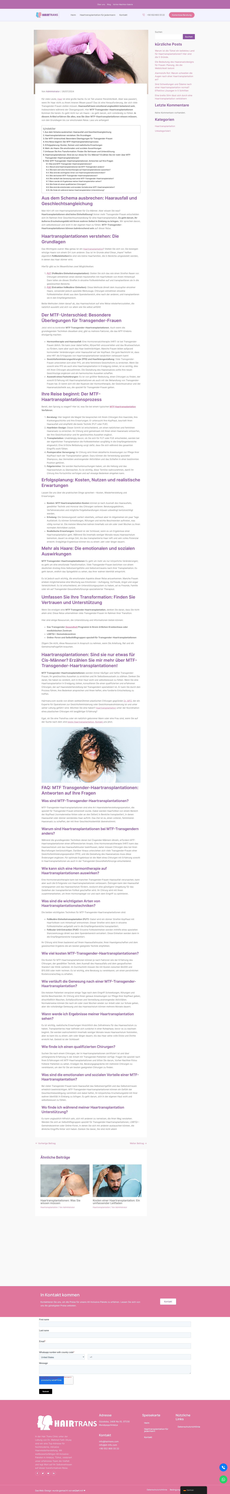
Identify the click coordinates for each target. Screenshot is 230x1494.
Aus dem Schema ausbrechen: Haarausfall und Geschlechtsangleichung (78, 132)
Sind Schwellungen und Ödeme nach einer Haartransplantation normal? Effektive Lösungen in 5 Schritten (173, 87)
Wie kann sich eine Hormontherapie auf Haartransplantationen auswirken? (80, 170)
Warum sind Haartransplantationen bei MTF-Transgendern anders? (77, 167)
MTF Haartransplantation (123, 406)
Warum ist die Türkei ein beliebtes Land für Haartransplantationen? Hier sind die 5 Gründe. (174, 53)
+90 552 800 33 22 (156, 14)
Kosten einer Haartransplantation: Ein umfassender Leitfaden (116, 1202)
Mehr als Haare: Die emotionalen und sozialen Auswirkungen (73, 148)
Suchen (158, 32)
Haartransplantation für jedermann (97, 14)
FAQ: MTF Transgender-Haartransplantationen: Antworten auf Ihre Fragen (79, 161)
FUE (49, 287)
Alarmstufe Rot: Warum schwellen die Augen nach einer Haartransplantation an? (174, 76)
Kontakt (123, 14)
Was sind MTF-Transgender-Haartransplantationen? (70, 164)
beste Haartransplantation (81, 721)
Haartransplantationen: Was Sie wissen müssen (60, 1202)
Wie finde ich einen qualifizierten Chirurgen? (68, 184)
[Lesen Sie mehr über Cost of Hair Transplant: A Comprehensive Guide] (117, 1180)
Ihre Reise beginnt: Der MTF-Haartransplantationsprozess (71, 142)
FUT (49, 273)
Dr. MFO (128, 700)
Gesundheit (71, 627)
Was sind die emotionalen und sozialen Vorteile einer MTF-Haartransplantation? (82, 187)
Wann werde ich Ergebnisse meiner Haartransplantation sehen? (75, 181)
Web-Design (45, 1490)
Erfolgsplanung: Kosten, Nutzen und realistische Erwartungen (73, 145)
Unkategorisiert (163, 131)
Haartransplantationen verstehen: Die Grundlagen (68, 135)
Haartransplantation (93, 249)
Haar (59, 99)
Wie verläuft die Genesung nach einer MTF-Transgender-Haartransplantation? (82, 178)
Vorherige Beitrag (45, 1143)
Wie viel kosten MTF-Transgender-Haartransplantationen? (74, 175)
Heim (73, 14)
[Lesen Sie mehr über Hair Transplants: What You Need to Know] (64, 1180)
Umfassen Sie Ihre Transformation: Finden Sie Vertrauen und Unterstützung (80, 151)
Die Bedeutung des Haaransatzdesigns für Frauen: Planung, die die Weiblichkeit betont (174, 65)
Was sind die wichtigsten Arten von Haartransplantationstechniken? (77, 173)
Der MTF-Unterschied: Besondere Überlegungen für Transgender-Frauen (78, 138)
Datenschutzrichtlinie (186, 1426)
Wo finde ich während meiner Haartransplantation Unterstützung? (77, 190)
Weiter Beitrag (138, 1143)
